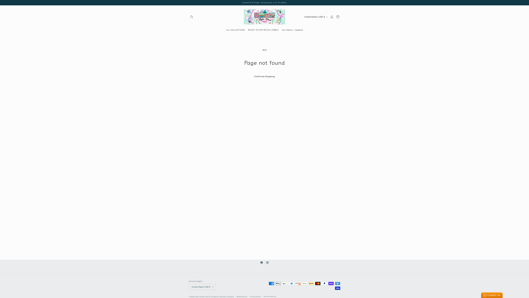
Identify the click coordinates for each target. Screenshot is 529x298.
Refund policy (242, 296)
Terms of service (270, 296)
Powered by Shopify (226, 297)
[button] (192, 17)
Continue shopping (264, 76)
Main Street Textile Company (206, 297)
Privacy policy (255, 296)
